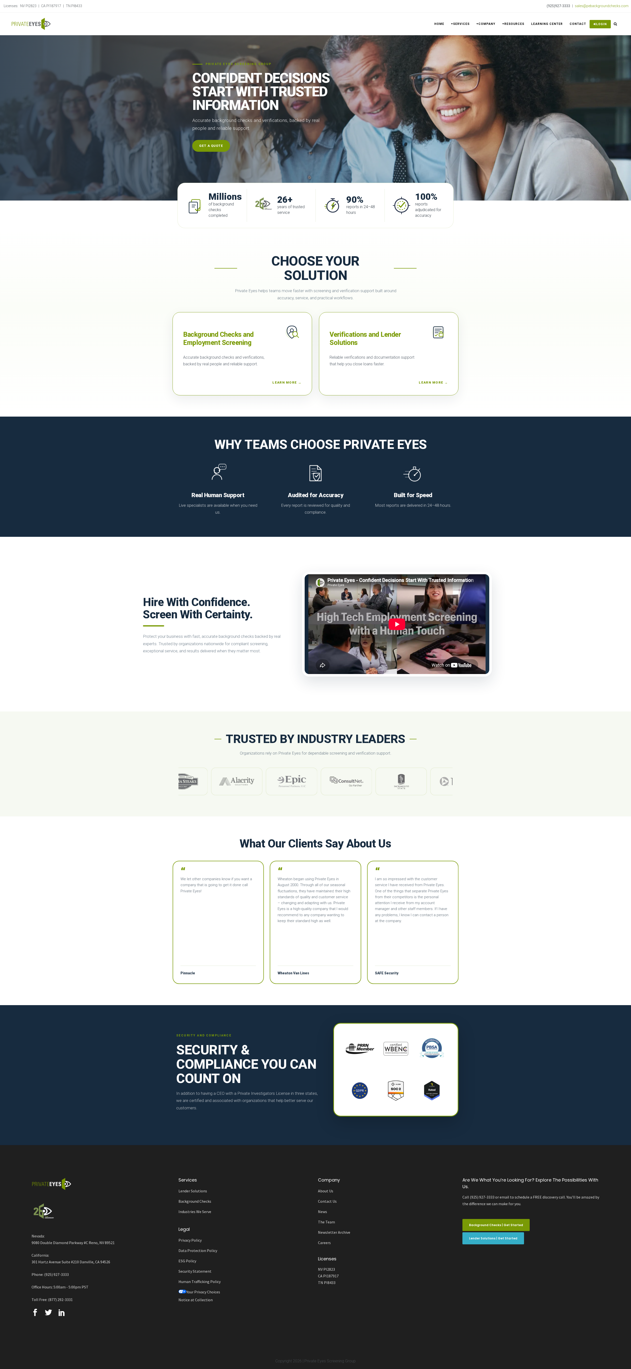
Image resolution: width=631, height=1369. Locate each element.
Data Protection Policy (197, 1250)
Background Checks (194, 1201)
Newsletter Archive (334, 1232)
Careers (324, 1242)
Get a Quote (211, 146)
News (322, 1211)
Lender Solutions (192, 1190)
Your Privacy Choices (203, 1291)
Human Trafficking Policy (199, 1281)
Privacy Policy (190, 1240)
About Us (325, 1190)
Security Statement (194, 1271)
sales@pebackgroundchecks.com (602, 6)
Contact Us (327, 1201)
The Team (326, 1221)
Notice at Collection (195, 1299)
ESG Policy (187, 1260)
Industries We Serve (194, 1211)
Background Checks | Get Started (496, 1225)
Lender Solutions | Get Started (493, 1238)
